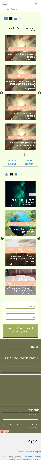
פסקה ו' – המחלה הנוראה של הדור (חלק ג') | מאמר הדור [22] (22, 260)
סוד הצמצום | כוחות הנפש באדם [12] (22, 115)
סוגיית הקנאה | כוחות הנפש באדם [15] (21, 56)
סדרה (33, 194)
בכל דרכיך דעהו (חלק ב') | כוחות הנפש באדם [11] (22, 145)
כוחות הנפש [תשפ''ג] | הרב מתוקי (22, 49)
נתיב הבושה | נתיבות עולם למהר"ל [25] (21, 231)
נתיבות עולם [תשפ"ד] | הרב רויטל (22, 224)
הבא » (18, 155)
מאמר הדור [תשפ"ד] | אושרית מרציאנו (21, 249)
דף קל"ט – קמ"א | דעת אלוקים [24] (23, 202)
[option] (20, 93)
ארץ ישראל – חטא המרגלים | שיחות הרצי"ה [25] (20, 290)
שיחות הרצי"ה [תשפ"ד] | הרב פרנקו (21, 283)
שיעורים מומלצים (29, 162)
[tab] (29, 162)
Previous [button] (39, 93)
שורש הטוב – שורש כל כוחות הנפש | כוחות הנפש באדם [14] (20, 85)
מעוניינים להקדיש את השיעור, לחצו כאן (19, 330)
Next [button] (1, 93)
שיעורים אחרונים (12, 162)
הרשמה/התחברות (10, 9)
